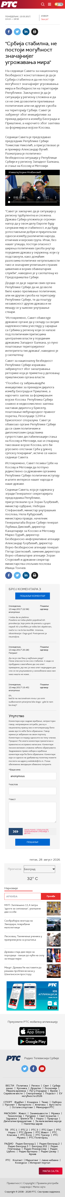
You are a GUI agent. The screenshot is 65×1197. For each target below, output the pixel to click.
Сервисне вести (13, 1093)
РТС (8, 1160)
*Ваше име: (15, 769)
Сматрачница (34, 1093)
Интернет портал (40, 1162)
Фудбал (19, 1102)
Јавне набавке (49, 1160)
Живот (22, 1113)
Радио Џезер (48, 1151)
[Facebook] (8, 31)
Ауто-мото (55, 1104)
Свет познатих (47, 1115)
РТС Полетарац (38, 1137)
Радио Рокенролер (35, 1148)
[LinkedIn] (26, 31)
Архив (32, 1154)
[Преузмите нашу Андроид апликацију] (32, 1041)
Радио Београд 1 (26, 1143)
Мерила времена (16, 1090)
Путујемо (30, 1115)
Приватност (14, 1183)
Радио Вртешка (28, 1151)
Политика (22, 1085)
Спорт (7, 1102)
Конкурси (21, 1162)
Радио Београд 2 (49, 1143)
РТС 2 (24, 1129)
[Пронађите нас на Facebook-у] (33, 1068)
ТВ (6, 1129)
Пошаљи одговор (44, 607)
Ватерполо (24, 1104)
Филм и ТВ (26, 1118)
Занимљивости (39, 1113)
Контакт (18, 1160)
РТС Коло (26, 1135)
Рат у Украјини (38, 1090)
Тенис (44, 1102)
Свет (46, 1085)
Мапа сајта (51, 1171)
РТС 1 (13, 1129)
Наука (40, 1118)
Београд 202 (39, 1146)
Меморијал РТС (45, 1107)
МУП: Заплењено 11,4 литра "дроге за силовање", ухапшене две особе (22, 908)
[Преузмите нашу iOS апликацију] (32, 1031)
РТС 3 (34, 1129)
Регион (35, 1085)
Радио (8, 1143)
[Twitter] (17, 31)
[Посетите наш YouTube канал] (42, 1068)
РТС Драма (25, 1132)
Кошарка (32, 1102)
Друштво (36, 1088)
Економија (51, 1088)
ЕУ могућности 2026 (42, 1095)
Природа (52, 1118)
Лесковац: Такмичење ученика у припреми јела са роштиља (23, 938)
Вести (10, 1085)
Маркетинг (31, 1160)
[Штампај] (34, 31)
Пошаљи (32, 842)
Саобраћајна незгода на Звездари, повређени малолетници (18, 924)
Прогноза (14, 869)
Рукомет (10, 1104)
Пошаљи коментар (32, 595)
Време (54, 1090)
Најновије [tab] (11, 888)
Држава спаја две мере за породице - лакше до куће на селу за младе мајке (24, 955)
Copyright (28, 1183)
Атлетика (40, 1104)
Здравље (11, 1118)
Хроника (22, 1088)
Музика (55, 1113)
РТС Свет (47, 1129)
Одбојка (57, 1102)
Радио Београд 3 (18, 1146)
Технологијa (15, 1115)
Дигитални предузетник (18, 1121)
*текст (12, 799)
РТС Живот (42, 1132)
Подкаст (50, 1093)
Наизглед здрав (33, 1123)
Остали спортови (22, 1107)
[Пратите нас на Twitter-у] (24, 1068)
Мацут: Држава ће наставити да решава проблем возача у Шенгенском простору (22, 971)
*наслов (13, 784)
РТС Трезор (43, 1135)
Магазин (10, 1113)
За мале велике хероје (48, 1121)
